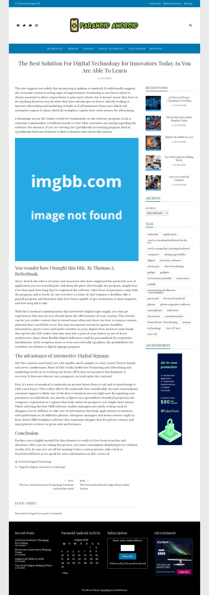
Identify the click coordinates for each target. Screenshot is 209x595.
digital (34, 467)
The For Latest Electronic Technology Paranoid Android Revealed (46, 484)
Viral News (106, 590)
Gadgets (88, 48)
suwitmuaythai (174, 316)
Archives (151, 208)
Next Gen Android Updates (179, 178)
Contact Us (155, 3)
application (170, 234)
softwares (172, 310)
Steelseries (153, 316)
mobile (151, 284)
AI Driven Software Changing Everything (179, 99)
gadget (151, 272)
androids (152, 234)
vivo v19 (152, 334)
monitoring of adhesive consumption (161, 291)
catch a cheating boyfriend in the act (167, 241)
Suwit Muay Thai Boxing (162, 322)
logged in (34, 513)
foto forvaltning (174, 266)
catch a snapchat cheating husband (168, 248)
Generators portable (159, 278)
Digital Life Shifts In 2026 (179, 137)
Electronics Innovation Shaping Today (179, 119)
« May (64, 573)
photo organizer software (175, 304)
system (186, 322)
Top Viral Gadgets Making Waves (179, 158)
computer (153, 254)
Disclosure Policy (172, 3)
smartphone (154, 310)
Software (156, 48)
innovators (45, 467)
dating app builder (175, 254)
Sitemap (188, 3)
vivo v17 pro (173, 328)
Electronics (137, 48)
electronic (153, 266)
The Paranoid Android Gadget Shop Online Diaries (104, 484)
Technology (55, 48)
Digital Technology (111, 48)
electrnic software (170, 260)
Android (72, 48)
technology (59, 467)
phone (151, 304)
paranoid (153, 298)
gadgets (164, 272)
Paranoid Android (174, 298)
